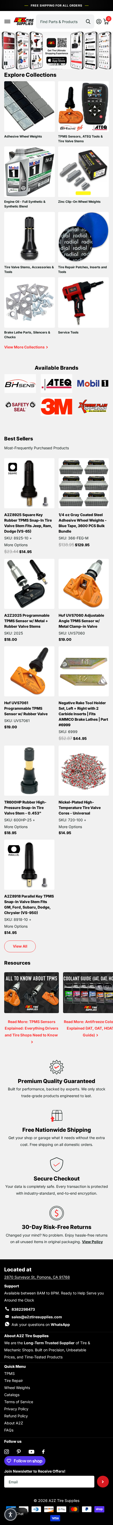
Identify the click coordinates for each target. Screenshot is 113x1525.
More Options (16, 545)
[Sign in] (98, 21)
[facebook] (43, 1452)
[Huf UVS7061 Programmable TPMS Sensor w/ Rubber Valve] (29, 671)
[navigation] (48, 64)
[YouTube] (31, 1452)
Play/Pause (10, 60)
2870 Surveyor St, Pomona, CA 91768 (37, 1277)
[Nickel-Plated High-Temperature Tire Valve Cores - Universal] (84, 771)
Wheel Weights (17, 1387)
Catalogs (11, 1394)
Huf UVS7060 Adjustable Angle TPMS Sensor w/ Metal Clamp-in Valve (81, 620)
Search (88, 21)
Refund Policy (16, 1416)
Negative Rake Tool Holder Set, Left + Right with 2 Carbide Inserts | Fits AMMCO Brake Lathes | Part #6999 (83, 714)
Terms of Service (18, 1402)
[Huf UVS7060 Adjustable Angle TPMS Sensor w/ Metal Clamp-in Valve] (84, 584)
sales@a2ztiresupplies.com (37, 1317)
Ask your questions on (41, 1324)
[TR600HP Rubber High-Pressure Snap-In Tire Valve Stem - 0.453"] (29, 771)
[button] (10, 1514)
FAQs (8, 1430)
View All (20, 946)
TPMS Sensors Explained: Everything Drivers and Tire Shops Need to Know (31, 1012)
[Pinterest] (19, 1451)
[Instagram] (6, 1451)
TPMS (9, 1373)
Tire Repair (13, 1380)
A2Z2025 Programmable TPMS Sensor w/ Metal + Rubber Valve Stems (26, 620)
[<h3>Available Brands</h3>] (20, 383)
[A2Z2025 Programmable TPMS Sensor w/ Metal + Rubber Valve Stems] (29, 584)
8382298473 (23, 1309)
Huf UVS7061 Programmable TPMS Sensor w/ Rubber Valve (26, 708)
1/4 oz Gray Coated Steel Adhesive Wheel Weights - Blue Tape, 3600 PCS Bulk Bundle (83, 522)
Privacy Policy (16, 1409)
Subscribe (103, 1482)
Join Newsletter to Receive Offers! (34, 1471)
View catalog (8, 21)
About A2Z (13, 1423)
